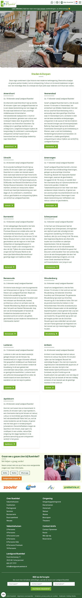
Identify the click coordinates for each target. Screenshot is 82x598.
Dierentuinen (48, 505)
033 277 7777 (11, 563)
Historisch (46, 508)
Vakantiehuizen (12, 502)
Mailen (14, 473)
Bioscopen (47, 517)
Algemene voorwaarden (25, 596)
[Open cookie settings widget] (3, 594)
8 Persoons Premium (14, 545)
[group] (71, 487)
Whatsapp (24, 473)
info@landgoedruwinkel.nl (16, 566)
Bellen (5, 473)
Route (45, 532)
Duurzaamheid (12, 517)
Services (9, 511)
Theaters (46, 520)
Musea (45, 514)
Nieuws (9, 520)
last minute (41, 9)
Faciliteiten (10, 505)
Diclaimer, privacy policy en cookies (46, 596)
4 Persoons (10, 532)
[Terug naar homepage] (8, 4)
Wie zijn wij (47, 536)
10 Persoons (11, 548)
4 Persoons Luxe (12, 536)
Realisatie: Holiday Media (67, 596)
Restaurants (11, 514)
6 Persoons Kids (12, 542)
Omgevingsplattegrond (52, 502)
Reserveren (47, 539)
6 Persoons (10, 539)
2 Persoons (10, 529)
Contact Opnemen (50, 529)
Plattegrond (11, 508)
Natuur (45, 511)
